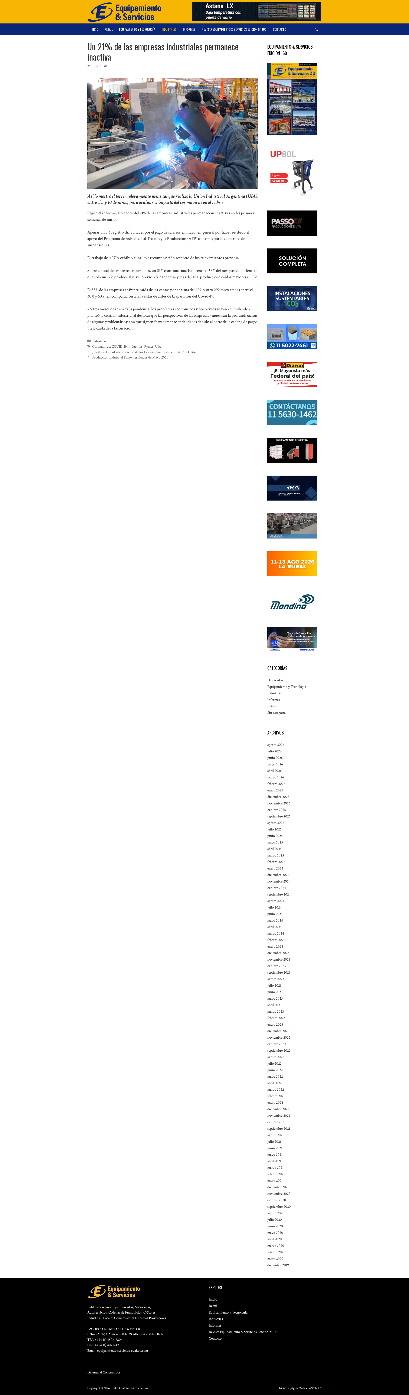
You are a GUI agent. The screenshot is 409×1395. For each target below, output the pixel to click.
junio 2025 (275, 835)
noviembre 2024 (278, 881)
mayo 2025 (275, 842)
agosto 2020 (275, 1213)
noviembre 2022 (278, 1037)
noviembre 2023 (278, 959)
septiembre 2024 (279, 894)
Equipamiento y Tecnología (137, 29)
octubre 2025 (276, 809)
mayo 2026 (275, 764)
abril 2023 (274, 1005)
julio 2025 (274, 829)
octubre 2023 (276, 966)
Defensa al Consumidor (103, 1372)
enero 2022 (275, 1102)
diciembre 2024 (278, 874)
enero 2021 (275, 1180)
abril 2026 (274, 770)
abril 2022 (274, 1083)
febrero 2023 (276, 1018)
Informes (189, 29)
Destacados (275, 680)
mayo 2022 (275, 1076)
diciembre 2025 (278, 796)
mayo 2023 (275, 998)
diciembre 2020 (278, 1187)
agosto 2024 (275, 901)
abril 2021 (274, 1161)
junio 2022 (275, 1070)
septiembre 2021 (278, 1128)
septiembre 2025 (279, 816)
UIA (158, 346)
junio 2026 (275, 757)
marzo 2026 (275, 777)
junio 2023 (275, 992)
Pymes (148, 346)
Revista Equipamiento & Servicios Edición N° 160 (234, 29)
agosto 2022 (275, 1057)
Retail (109, 29)
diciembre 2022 (278, 1031)
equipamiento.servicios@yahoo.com (122, 1350)
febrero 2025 (276, 861)
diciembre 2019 (278, 1265)
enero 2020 (275, 1258)
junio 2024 (275, 914)
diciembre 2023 (278, 953)
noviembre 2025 (278, 803)
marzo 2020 (275, 1245)
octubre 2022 (276, 1044)
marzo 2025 (275, 855)
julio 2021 (274, 1141)
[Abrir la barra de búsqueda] (316, 29)
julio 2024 (274, 907)
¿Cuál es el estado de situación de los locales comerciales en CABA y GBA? (144, 352)
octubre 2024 (276, 887)
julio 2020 (274, 1219)
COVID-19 (119, 346)
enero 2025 (275, 868)
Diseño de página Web (291, 1388)
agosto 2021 (275, 1135)
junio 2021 (274, 1148)
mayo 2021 (274, 1154)
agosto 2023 (275, 979)
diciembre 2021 (278, 1109)
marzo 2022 (275, 1089)
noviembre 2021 (278, 1115)
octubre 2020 (276, 1200)
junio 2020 (275, 1226)
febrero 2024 (276, 940)
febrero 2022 (276, 1096)
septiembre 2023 (279, 972)
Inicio (94, 29)
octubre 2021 (276, 1122)
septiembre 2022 (279, 1050)
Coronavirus (101, 346)
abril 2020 (274, 1239)
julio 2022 (274, 1063)
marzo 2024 (275, 933)
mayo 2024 (275, 920)
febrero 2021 (276, 1174)
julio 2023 (274, 985)
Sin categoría (276, 712)
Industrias (169, 29)
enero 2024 (275, 946)
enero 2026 (275, 790)
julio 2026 (274, 751)
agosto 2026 (275, 744)
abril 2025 (274, 848)
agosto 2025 (275, 822)
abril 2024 (274, 927)
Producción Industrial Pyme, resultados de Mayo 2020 (130, 357)
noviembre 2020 (279, 1193)
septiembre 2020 (279, 1206)
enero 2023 (275, 1024)
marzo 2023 (275, 1011)
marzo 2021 (275, 1167)
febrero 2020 (276, 1252)
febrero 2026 (276, 783)
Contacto (279, 29)
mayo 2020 (275, 1232)
